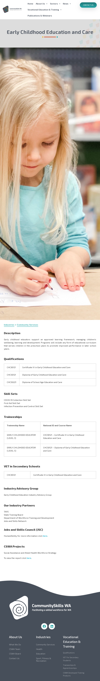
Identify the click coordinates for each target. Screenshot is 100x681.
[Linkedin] (52, 626)
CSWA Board (15, 653)
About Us (40, 3)
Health (39, 649)
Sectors (54, 3)
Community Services (27, 325)
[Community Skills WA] (14, 9)
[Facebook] (44, 626)
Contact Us (14, 658)
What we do (15, 644)
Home (30, 3)
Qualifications (69, 653)
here (45, 536)
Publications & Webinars (40, 15)
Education (40, 653)
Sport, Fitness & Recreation (43, 659)
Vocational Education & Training (43, 9)
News (65, 3)
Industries (9, 325)
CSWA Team (14, 649)
